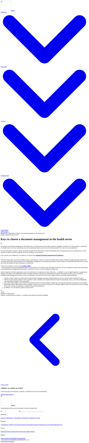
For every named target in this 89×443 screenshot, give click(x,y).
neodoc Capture (13, 418)
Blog (7, 230)
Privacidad (4, 441)
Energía (7, 431)
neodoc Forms (36, 418)
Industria (3, 431)
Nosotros (3, 230)
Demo (23, 438)
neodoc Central (5, 418)
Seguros (32, 431)
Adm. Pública (26, 431)
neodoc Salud (26, 266)
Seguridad (11, 438)
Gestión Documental (26, 424)
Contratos (35, 424)
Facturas (18, 424)
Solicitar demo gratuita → (8, 394)
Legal (8, 441)
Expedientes (41, 424)
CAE (14, 424)
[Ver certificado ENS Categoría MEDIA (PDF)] (31, 411)
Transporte (20, 431)
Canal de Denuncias (49, 424)
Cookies (12, 441)
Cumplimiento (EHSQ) (7, 424)
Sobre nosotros (5, 438)
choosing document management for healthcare (49, 255)
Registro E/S (58, 424)
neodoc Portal (28, 418)
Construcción (13, 431)
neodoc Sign (21, 418)
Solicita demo (4, 231)
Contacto (19, 438)
